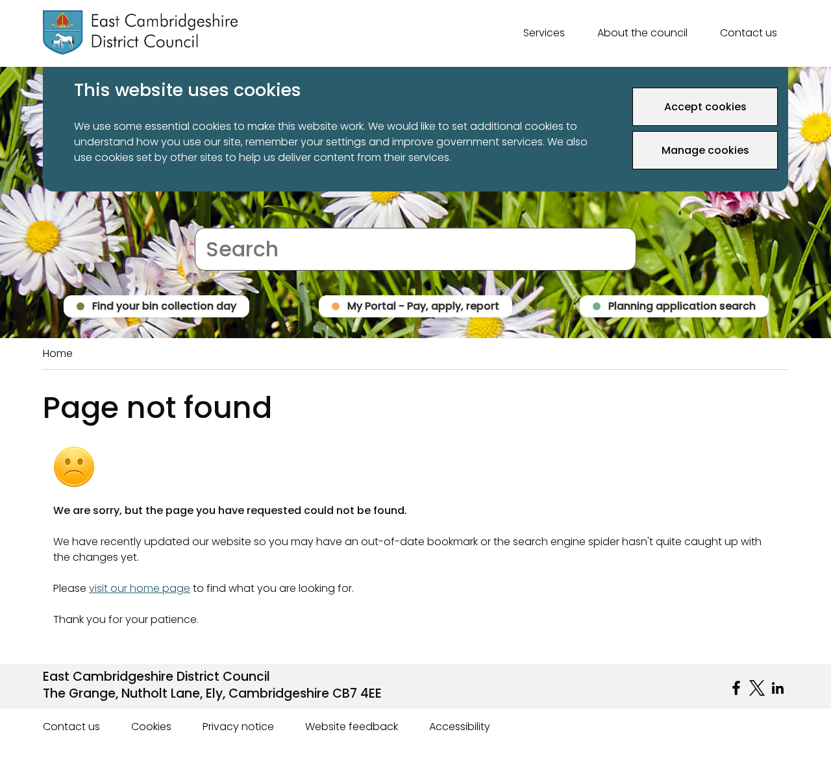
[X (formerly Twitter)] (757, 688)
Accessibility (459, 726)
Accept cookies (705, 106)
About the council (642, 32)
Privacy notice (238, 726)
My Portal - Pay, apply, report (423, 306)
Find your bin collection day (164, 306)
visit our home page (139, 588)
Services (544, 32)
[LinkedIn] (777, 688)
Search (212, 219)
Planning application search (682, 306)
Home (58, 353)
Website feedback (351, 726)
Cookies (151, 726)
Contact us (748, 32)
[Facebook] (736, 688)
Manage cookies (705, 150)
